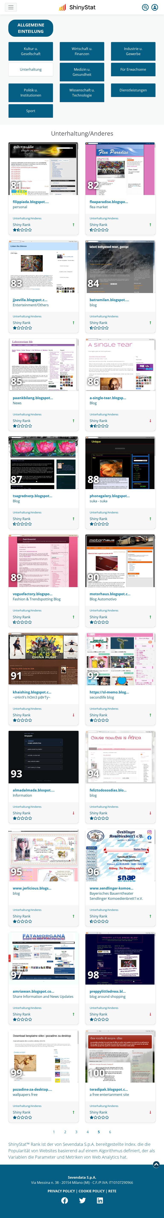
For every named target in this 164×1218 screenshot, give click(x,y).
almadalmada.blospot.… (34, 790)
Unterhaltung (31, 69)
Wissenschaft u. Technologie (82, 93)
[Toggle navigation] (11, 7)
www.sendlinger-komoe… (111, 888)
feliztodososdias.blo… (108, 790)
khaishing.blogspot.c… (32, 692)
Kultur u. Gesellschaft (31, 51)
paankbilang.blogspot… (33, 398)
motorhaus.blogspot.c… (110, 594)
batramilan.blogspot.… (109, 300)
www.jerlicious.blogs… (32, 888)
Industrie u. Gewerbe (133, 51)
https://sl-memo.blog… (109, 692)
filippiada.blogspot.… (31, 201)
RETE (112, 1191)
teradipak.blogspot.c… (109, 1089)
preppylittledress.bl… (108, 991)
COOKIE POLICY (92, 1191)
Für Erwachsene (133, 69)
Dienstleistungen (133, 90)
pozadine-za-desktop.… (32, 1089)
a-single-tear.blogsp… (108, 398)
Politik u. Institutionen (30, 93)
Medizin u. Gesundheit (82, 72)
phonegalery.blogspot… (110, 496)
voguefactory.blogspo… (33, 594)
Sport (30, 110)
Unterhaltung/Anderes (27, 218)
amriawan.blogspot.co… (33, 991)
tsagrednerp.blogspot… (32, 496)
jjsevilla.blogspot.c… (30, 300)
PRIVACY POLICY (61, 1191)
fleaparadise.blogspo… (109, 201)
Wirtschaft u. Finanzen (82, 51)
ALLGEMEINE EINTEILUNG (31, 28)
